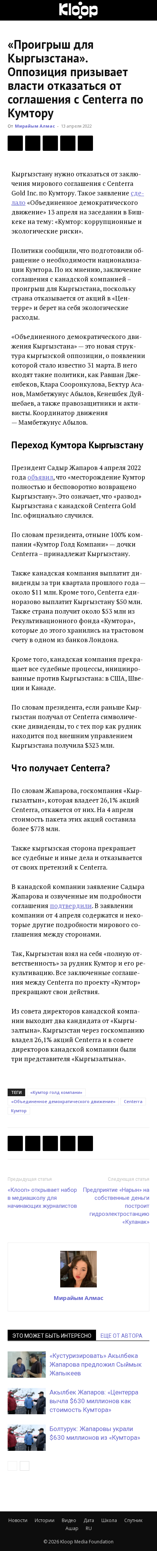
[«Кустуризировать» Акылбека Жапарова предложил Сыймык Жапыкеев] (27, 1364)
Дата (88, 1520)
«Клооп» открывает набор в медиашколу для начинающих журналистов (42, 1197)
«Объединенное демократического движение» (63, 1101)
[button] (13, 10)
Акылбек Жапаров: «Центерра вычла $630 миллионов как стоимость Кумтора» (94, 1400)
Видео (69, 1520)
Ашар (72, 1528)
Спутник (133, 1520)
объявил (40, 477)
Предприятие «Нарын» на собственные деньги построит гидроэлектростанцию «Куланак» (116, 1205)
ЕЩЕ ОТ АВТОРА (122, 1336)
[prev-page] (12, 1466)
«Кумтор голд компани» (56, 1092)
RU (89, 1528)
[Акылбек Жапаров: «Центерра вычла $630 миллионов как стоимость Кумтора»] (27, 1401)
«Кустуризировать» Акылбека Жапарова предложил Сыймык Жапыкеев (96, 1364)
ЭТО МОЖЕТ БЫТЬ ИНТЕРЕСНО (51, 1336)
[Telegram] (67, 143)
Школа (109, 1520)
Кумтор (19, 1110)
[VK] (50, 143)
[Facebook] (15, 143)
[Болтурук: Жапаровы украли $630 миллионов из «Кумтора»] (27, 1438)
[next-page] (24, 1466)
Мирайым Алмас (35, 126)
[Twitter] (32, 143)
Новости (17, 1520)
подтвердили (71, 905)
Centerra (133, 1101)
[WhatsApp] (85, 143)
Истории (44, 1520)
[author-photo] (78, 1287)
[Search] (146, 10)
